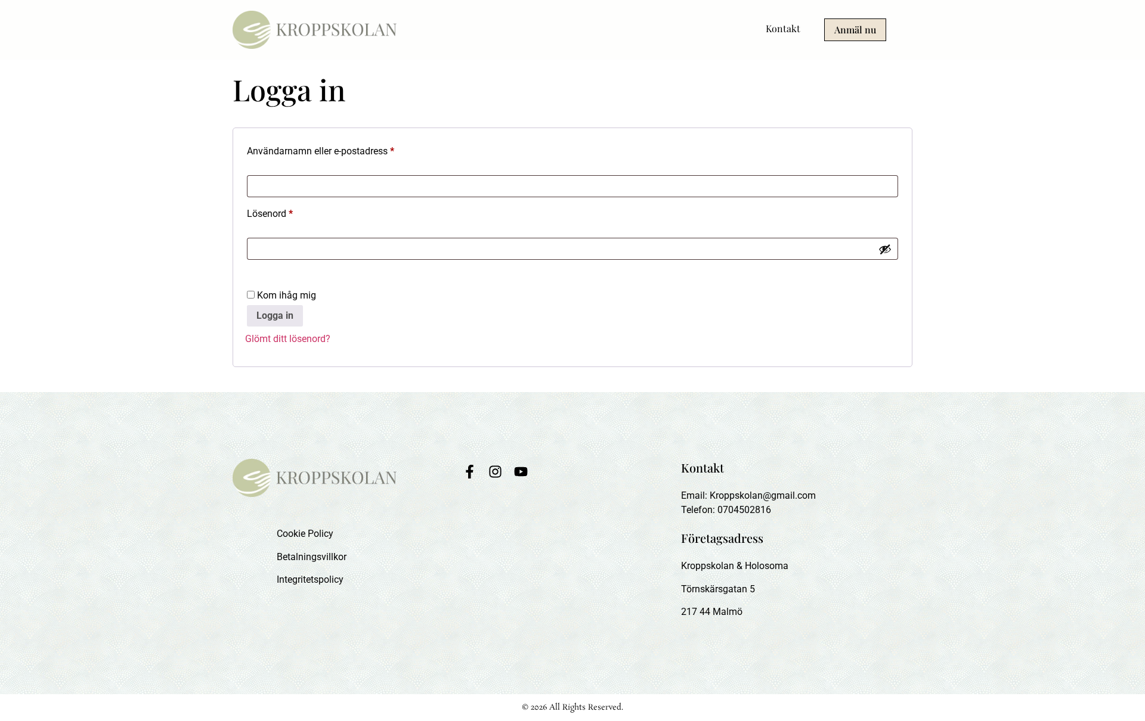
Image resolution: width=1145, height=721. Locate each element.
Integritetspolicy (310, 579)
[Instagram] (495, 471)
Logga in (274, 315)
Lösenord (296, 211)
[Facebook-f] (469, 471)
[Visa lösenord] (885, 249)
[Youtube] (521, 471)
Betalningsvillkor (311, 556)
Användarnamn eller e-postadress (347, 149)
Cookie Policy (305, 533)
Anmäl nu (855, 29)
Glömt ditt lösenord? (287, 338)
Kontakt (783, 28)
